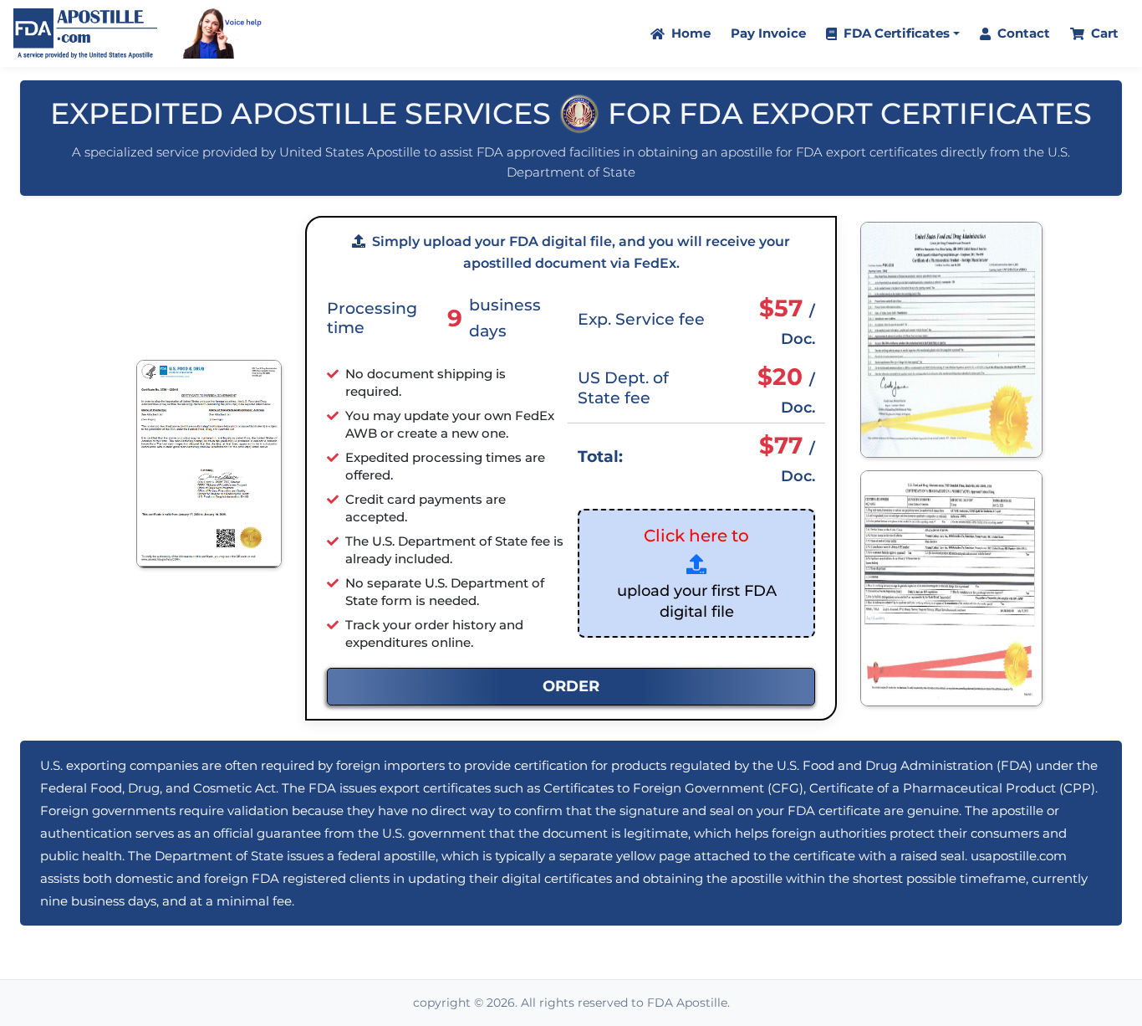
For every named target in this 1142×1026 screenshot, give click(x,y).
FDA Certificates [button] (895, 33)
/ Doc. (787, 321)
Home (689, 33)
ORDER (571, 686)
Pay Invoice (768, 33)
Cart (1103, 33)
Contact (1022, 33)
